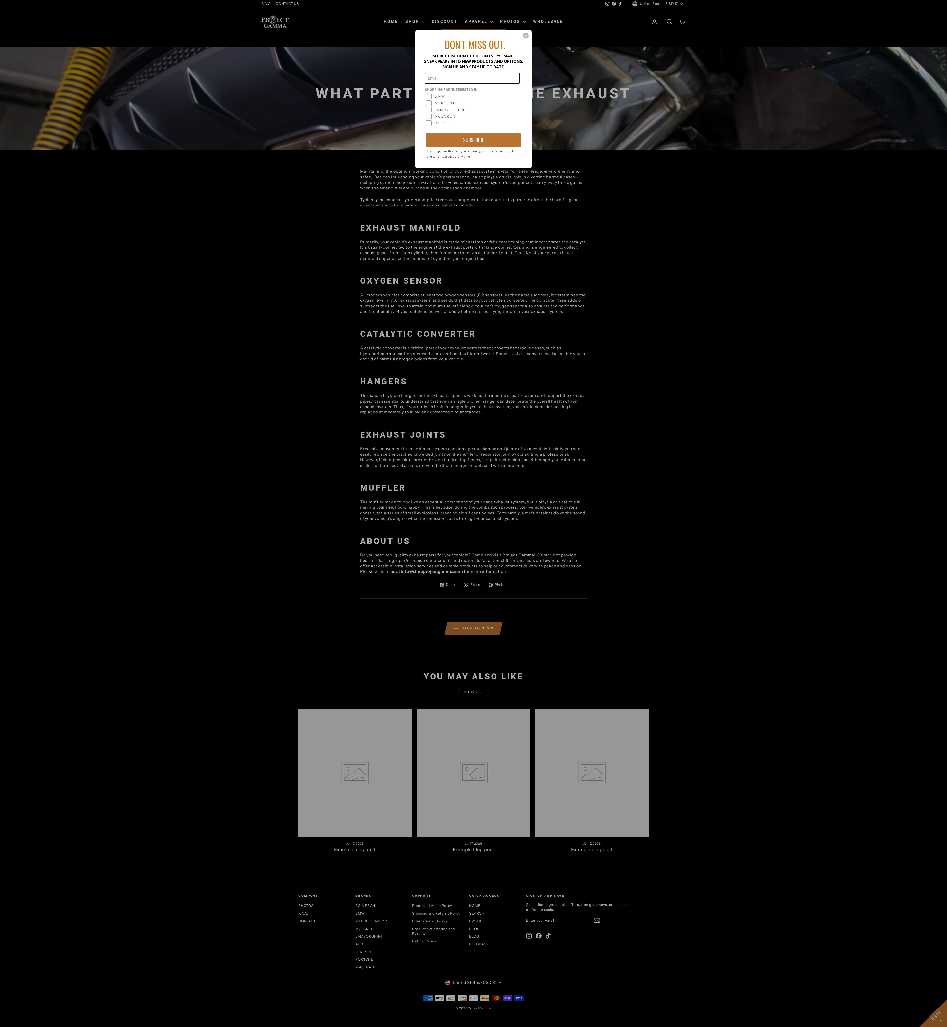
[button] (526, 35)
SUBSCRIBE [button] (473, 140)
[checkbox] (473, 96)
